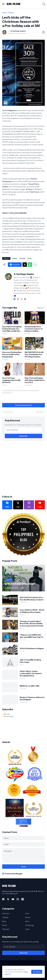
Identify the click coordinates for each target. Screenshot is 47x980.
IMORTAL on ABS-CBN (29, 686)
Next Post (39, 412)
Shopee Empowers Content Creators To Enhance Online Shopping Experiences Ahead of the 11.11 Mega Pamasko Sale (34, 328)
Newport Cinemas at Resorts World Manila (32, 698)
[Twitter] (25, 264)
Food (27, 913)
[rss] (22, 899)
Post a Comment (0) (23, 405)
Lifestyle (22, 258)
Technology (29, 925)
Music (4, 921)
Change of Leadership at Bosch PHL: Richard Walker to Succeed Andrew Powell (31, 623)
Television (5, 929)
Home (4, 13)
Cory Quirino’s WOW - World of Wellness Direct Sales (32, 611)
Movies (27, 917)
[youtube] (13, 899)
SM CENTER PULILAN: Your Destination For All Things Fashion (34, 354)
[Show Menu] (3, 4)
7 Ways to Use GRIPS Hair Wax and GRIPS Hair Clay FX (31, 636)
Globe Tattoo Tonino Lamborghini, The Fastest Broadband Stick (31, 673)
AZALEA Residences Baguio (32, 648)
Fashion (11, 13)
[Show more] (35, 264)
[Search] (43, 4)
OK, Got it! (36, 972)
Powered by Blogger (14, 873)
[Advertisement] (23, 467)
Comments (9, 716)
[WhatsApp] (30, 264)
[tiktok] (21, 299)
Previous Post (8, 412)
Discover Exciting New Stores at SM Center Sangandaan (12, 354)
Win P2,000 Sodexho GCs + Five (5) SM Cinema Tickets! (31, 598)
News (29, 258)
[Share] (42, 32)
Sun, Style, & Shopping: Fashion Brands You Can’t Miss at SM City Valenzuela (12, 328)
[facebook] (14, 299)
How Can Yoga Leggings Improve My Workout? (11, 380)
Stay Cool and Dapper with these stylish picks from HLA (34, 380)
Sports (4, 925)
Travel (27, 929)
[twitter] (25, 299)
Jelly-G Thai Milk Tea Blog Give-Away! (30, 661)
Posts (7, 714)
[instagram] (18, 299)
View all (40, 308)
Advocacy (5, 913)
